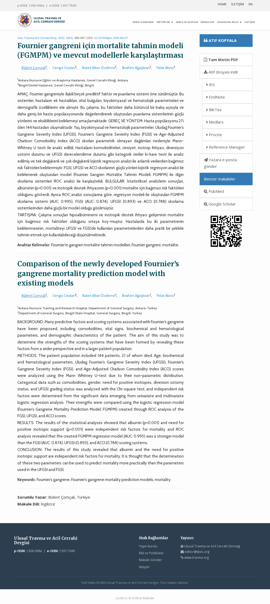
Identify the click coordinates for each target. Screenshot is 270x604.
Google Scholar (222, 204)
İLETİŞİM (237, 4)
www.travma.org (196, 557)
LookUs (122, 598)
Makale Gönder (150, 560)
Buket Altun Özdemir (98, 68)
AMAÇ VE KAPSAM (187, 22)
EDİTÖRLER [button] (164, 22)
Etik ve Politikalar (151, 553)
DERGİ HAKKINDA (143, 22)
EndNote (216, 97)
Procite (215, 134)
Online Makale (143, 598)
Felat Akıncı (165, 68)
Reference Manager (226, 147)
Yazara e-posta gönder (220, 163)
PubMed (216, 191)
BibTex (215, 109)
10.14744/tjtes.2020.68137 (111, 38)
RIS (211, 84)
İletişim (144, 567)
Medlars (216, 122)
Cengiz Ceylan (63, 68)
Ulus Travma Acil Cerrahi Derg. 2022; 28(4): (45, 38)
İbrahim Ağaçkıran (136, 68)
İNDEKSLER (207, 22)
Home (222, 4)
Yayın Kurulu (148, 546)
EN (251, 4)
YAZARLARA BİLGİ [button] (228, 22)
